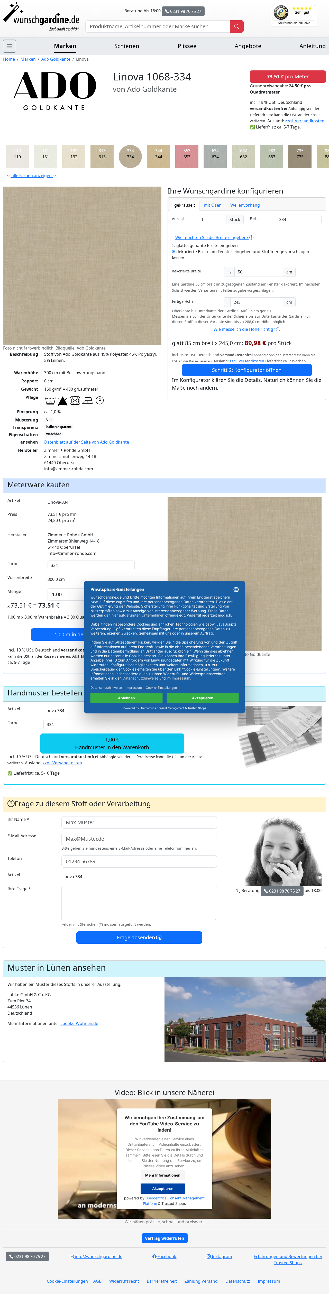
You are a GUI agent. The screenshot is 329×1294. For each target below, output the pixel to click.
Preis (12, 514)
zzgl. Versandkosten (304, 121)
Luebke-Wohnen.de (79, 1023)
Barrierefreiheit (162, 1281)
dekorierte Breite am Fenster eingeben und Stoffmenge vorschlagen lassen (240, 255)
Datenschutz (237, 1281)
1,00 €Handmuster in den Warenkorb (112, 743)
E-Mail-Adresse (21, 836)
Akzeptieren (162, 1188)
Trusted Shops (173, 1203)
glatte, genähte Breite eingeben (206, 245)
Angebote (248, 46)
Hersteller (17, 535)
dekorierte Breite (186, 271)
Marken (65, 46)
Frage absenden (136, 937)
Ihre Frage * (19, 889)
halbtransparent (58, 427)
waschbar (53, 434)
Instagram (221, 1256)
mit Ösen (213, 205)
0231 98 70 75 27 (185, 11)
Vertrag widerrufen (164, 1238)
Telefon (14, 858)
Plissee (187, 46)
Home (9, 59)
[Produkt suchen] (237, 26)
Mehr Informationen (162, 1175)
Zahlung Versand (201, 1281)
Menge (14, 591)
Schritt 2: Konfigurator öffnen (246, 369)
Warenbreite (19, 577)
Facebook (166, 1256)
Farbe (255, 218)
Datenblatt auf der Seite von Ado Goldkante (86, 442)
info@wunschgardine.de (98, 1256)
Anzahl (178, 218)
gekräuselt (184, 205)
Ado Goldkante (55, 59)
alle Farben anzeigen (32, 175)
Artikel (13, 500)
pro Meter (288, 76)
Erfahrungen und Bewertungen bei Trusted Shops (288, 1259)
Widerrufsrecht (124, 1281)
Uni (49, 419)
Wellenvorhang (245, 205)
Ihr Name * (18, 819)
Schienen (126, 46)
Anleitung (312, 46)
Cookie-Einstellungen (67, 1281)
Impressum (269, 1281)
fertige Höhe (183, 301)
